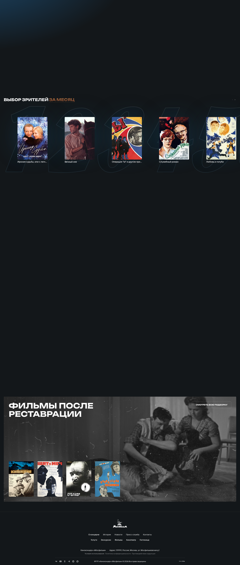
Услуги (30, 7)
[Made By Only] (182, 561)
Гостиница (144, 540)
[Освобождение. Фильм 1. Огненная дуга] (21, 479)
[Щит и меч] (50, 479)
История (107, 534)
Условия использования (94, 554)
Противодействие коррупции (143, 554)
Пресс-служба (132, 534)
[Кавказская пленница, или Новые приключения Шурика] (107, 479)
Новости (118, 534)
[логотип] (120, 7)
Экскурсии (177, 7)
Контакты (48, 7)
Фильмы (194, 7)
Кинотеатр (211, 7)
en (234, 7)
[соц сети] (56, 561)
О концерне (11, 7)
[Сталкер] (78, 479)
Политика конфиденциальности (118, 554)
